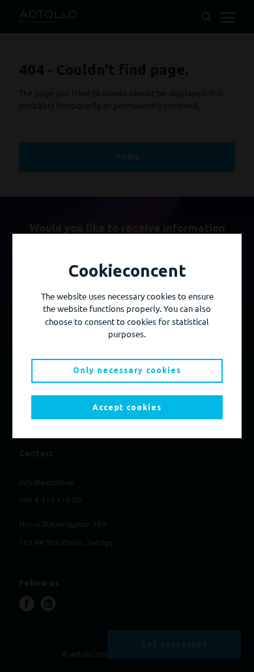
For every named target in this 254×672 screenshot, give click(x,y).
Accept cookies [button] (127, 407)
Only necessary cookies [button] (127, 370)
